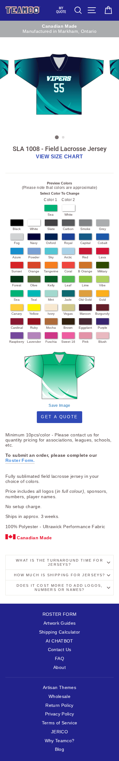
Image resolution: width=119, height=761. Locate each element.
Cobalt (102, 243)
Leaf (68, 285)
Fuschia (51, 341)
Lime (85, 285)
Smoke (85, 229)
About (59, 667)
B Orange (85, 271)
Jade (68, 299)
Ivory (51, 313)
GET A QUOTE (59, 416)
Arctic (68, 257)
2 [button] (63, 137)
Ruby (34, 327)
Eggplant (85, 327)
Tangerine (51, 271)
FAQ (59, 658)
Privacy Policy (59, 714)
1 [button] (57, 137)
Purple (102, 327)
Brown (68, 327)
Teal (34, 299)
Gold (102, 299)
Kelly (51, 285)
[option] (59, 29)
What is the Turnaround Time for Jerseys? (59, 562)
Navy (33, 243)
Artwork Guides (59, 623)
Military (102, 271)
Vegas (68, 313)
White (68, 214)
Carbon (68, 229)
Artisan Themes (59, 687)
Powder (33, 257)
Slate (51, 229)
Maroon (85, 313)
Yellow (33, 313)
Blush (102, 341)
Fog (17, 243)
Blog (59, 749)
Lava (102, 257)
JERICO (59, 731)
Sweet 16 (68, 341)
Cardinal (17, 327)
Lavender (34, 341)
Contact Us (59, 649)
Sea (51, 214)
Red (85, 257)
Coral (68, 271)
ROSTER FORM (60, 614)
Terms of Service (59, 723)
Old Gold (85, 299)
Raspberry (16, 341)
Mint (51, 299)
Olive (33, 285)
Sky (51, 257)
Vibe (102, 285)
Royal (68, 243)
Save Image (59, 405)
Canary (16, 313)
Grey (102, 229)
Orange (33, 271)
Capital (85, 243)
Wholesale (59, 696)
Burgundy (102, 313)
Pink (85, 341)
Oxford (51, 243)
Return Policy (59, 705)
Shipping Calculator (59, 632)
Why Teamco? (60, 740)
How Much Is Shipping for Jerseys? (59, 575)
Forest (16, 285)
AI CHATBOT (59, 641)
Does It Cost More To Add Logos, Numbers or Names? (59, 588)
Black (17, 229)
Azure (16, 257)
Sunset (16, 271)
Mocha (51, 327)
